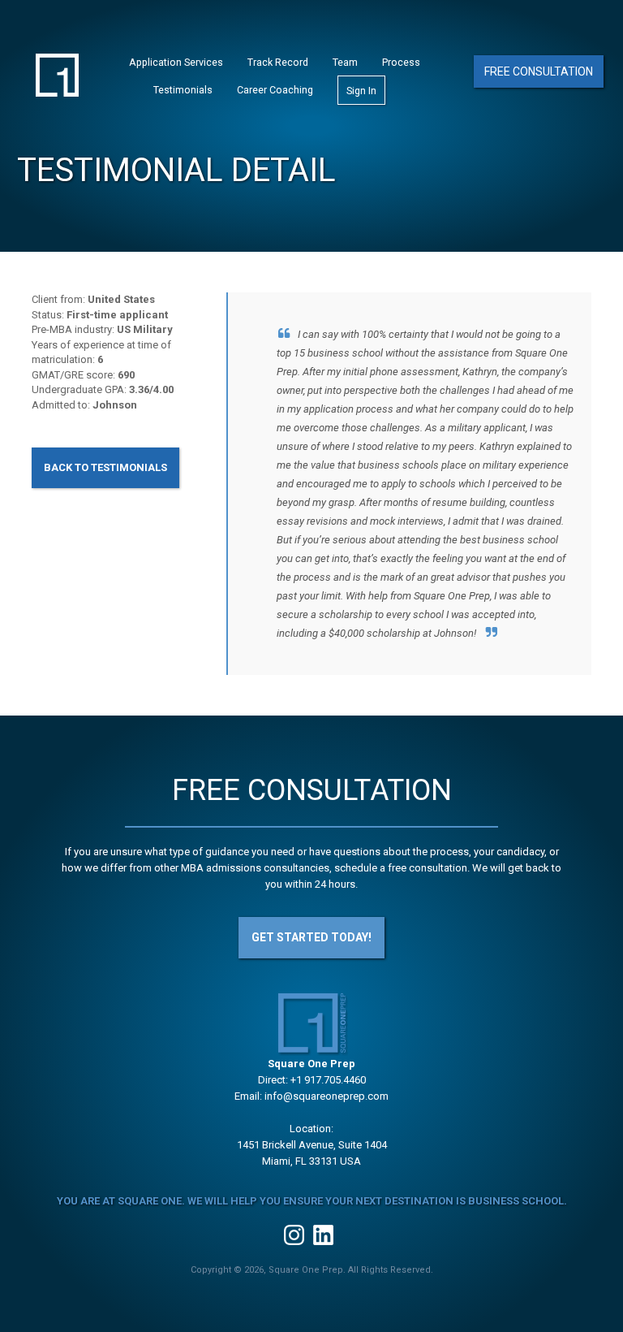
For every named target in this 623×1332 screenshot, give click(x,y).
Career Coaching (275, 90)
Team (345, 62)
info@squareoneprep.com (326, 1096)
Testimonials (183, 90)
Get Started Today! (311, 937)
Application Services (176, 62)
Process (401, 62)
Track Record (277, 62)
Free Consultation (538, 71)
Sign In (361, 90)
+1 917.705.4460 (328, 1080)
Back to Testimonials (105, 467)
